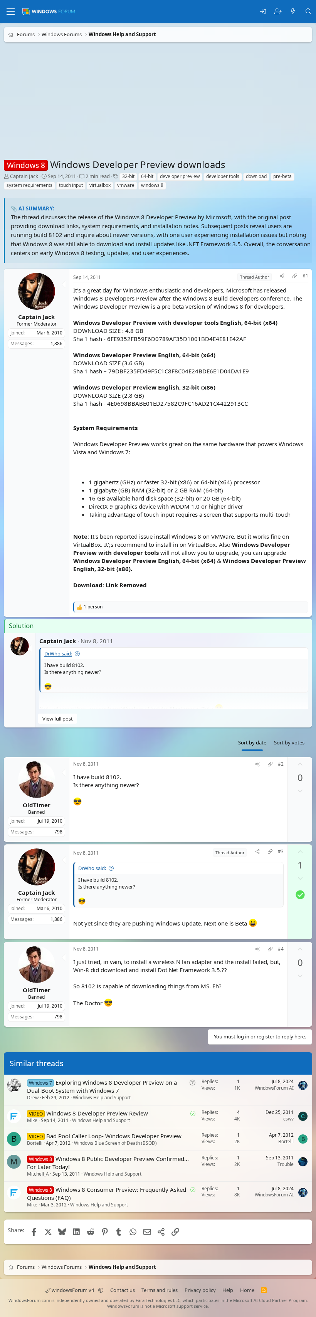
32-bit (128, 176)
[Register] (278, 11)
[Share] (282, 277)
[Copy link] (295, 277)
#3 (281, 851)
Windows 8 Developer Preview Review (97, 1113)
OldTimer (36, 805)
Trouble (285, 1164)
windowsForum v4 (72, 1290)
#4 (281, 949)
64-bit (147, 176)
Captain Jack (24, 176)
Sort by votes (289, 742)
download (256, 176)
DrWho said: (58, 653)
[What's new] (293, 11)
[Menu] (11, 11)
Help (227, 1290)
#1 (305, 276)
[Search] (308, 11)
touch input (71, 185)
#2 (281, 764)
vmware (125, 185)
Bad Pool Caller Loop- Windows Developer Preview (114, 1136)
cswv (288, 1118)
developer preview (180, 176)
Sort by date (252, 742)
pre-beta (282, 176)
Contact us (122, 1290)
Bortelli (34, 1143)
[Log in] (263, 11)
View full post (57, 718)
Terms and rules (159, 1290)
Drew (33, 1097)
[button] (101, 1290)
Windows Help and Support (102, 1097)
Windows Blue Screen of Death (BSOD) (115, 1143)
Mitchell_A (38, 1174)
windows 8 (152, 185)
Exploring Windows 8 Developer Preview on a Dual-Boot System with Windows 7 (102, 1086)
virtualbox (100, 185)
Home (247, 1290)
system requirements (29, 185)
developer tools (222, 176)
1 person (93, 607)
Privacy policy (200, 1290)
